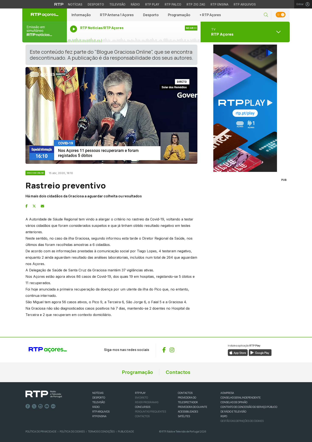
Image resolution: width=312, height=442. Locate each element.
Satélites (184, 416)
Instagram (40, 406)
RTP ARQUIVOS (101, 411)
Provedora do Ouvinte (192, 407)
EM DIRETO (141, 397)
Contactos (178, 372)
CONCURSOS (142, 407)
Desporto (96, 4)
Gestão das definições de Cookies (242, 421)
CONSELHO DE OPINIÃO (234, 402)
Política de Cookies (72, 431)
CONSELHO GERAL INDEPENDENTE (241, 397)
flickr (53, 406)
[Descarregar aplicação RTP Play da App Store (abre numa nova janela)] (238, 352)
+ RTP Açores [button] (210, 15)
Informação (81, 15)
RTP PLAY (140, 393)
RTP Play (152, 4)
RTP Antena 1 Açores (117, 15)
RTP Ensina (219, 4)
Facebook (27, 406)
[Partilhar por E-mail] (42, 206)
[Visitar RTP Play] (245, 108)
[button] (266, 15)
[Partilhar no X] (34, 206)
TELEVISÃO (98, 402)
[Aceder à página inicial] (44, 14)
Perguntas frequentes (150, 411)
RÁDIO (96, 407)
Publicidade (126, 431)
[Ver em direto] (44, 31)
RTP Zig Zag (196, 4)
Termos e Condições (101, 431)
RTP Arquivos (245, 4)
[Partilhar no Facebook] (26, 206)
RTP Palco (173, 4)
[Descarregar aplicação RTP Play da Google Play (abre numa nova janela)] (260, 352)
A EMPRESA (227, 393)
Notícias (75, 4)
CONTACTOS (185, 393)
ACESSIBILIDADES (188, 411)
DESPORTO (98, 397)
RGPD (224, 416)
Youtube (47, 406)
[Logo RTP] (43, 394)
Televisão (117, 4)
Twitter (34, 406)
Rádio (135, 4)
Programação (179, 15)
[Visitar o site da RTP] (59, 4)
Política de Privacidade (40, 431)
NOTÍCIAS (97, 393)
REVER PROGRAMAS (146, 402)
